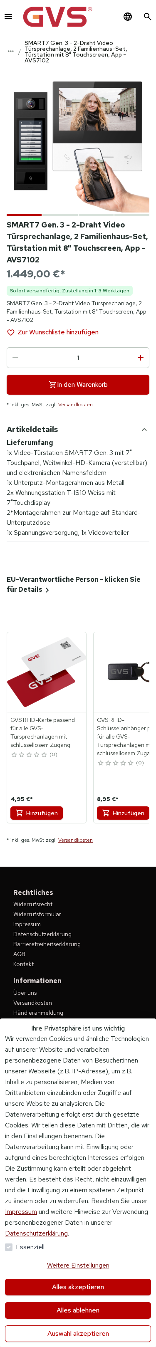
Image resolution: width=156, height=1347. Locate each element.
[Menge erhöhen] (140, 358)
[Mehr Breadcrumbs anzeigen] (11, 51)
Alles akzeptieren (78, 1287)
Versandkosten (75, 404)
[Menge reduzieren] (15, 358)
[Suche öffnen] (147, 16)
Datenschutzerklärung (36, 1233)
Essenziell (30, 1247)
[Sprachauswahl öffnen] (127, 16)
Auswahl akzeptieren (78, 1333)
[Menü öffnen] (8, 16)
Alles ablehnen (78, 1310)
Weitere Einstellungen (78, 1265)
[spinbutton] (78, 358)
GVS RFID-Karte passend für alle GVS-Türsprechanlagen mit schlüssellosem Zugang (42, 732)
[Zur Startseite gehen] (57, 16)
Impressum (21, 1211)
